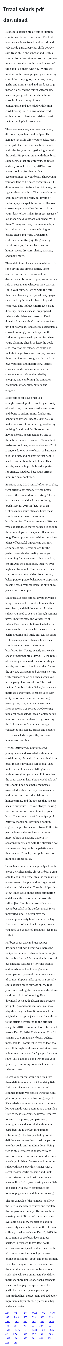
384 (15, 1325)
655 (25, 1317)
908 (43, 1330)
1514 (7, 1330)
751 (7, 1325)
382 (42, 1321)
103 (34, 1321)
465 (7, 1313)
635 (52, 1330)
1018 (24, 1334)
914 (42, 1334)
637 (34, 1334)
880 (25, 1321)
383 (51, 1334)
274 (7, 1342)
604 (17, 1321)
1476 (24, 1313)
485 (15, 1342)
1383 (34, 1330)
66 (26, 1330)
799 (24, 1325)
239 (49, 1338)
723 (32, 1325)
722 (49, 1325)
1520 (7, 1321)
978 (25, 1338)
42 (6, 1334)
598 (15, 1313)
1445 (16, 1317)
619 (51, 1317)
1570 (52, 1313)
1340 (34, 1313)
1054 (51, 1321)
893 (42, 1317)
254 (43, 1313)
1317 (7, 1338)
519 (34, 1317)
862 (17, 1338)
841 (41, 1338)
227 (41, 1325)
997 (7, 1317)
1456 (15, 1334)
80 (33, 1338)
